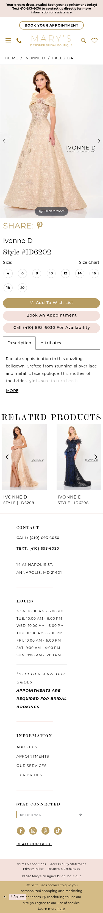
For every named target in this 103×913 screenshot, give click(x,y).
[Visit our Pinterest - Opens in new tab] (45, 831)
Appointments (32, 756)
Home (11, 58)
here (61, 909)
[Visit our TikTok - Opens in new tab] (58, 831)
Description (19, 342)
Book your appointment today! (72, 5)
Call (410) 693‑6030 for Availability (51, 328)
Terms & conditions (31, 864)
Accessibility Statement (68, 864)
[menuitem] (8, 40)
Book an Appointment (51, 316)
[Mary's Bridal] (51, 40)
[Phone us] (19, 40)
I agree (17, 896)
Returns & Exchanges (64, 869)
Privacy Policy (33, 869)
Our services (31, 765)
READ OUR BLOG (34, 844)
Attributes (51, 342)
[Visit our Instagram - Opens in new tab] (33, 831)
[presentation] (24, 457)
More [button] (12, 391)
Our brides (29, 775)
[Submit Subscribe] (80, 814)
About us (26, 747)
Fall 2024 (62, 58)
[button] (8, 40)
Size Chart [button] (89, 262)
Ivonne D (34, 58)
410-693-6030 (30, 8)
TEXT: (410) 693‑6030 (37, 548)
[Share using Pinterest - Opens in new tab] (40, 225)
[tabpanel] (51, 141)
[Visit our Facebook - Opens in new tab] (20, 831)
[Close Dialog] (4, 897)
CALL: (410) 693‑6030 (38, 538)
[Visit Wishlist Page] (94, 40)
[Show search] (83, 40)
